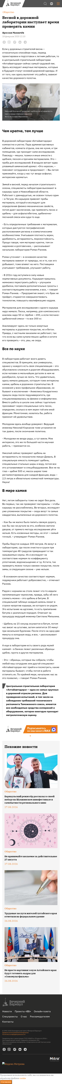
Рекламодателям (40, 1016)
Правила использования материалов (15, 1033)
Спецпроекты (10, 1016)
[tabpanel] (31, 729)
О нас (24, 1016)
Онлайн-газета (42, 1011)
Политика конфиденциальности (13, 1034)
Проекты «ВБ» (23, 1011)
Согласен (6, 1082)
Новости (7, 1011)
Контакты (8, 1021)
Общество (10, 791)
